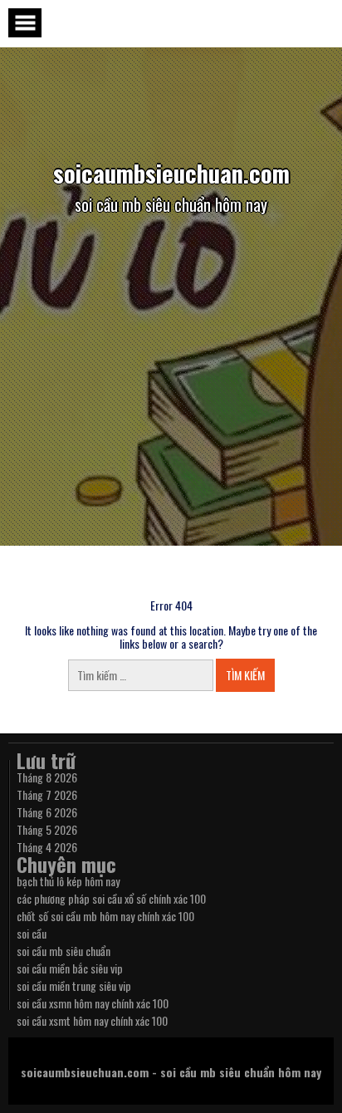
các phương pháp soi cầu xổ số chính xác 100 (111, 898)
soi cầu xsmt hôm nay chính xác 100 (92, 1020)
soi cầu (31, 933)
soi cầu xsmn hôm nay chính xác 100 (93, 1003)
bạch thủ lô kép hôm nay (68, 881)
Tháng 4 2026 (47, 847)
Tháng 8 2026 (47, 777)
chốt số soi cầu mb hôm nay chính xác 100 (105, 915)
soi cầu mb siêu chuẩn (63, 950)
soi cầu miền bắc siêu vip (70, 968)
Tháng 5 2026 (47, 829)
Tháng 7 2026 (47, 794)
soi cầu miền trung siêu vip (74, 985)
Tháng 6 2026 (47, 812)
